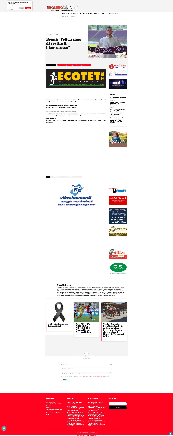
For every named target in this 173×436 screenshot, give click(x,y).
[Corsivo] (64, 373)
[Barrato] (68, 373)
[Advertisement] (76, 134)
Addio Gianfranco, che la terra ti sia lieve (118, 98)
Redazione (50, 328)
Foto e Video (92, 55)
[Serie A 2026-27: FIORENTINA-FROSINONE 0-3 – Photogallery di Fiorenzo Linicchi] (86, 312)
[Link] (78, 373)
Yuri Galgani (49, 34)
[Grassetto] (63, 373)
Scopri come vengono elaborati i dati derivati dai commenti (96, 376)
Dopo (21, 8)
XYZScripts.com (93, 435)
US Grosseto (72, 177)
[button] (116, 6)
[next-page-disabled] (66, 19)
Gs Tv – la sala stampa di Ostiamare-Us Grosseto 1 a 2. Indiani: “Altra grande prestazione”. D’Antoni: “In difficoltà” (117, 120)
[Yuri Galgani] (51, 289)
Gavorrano (53, 177)
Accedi (110, 364)
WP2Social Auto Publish (81, 435)
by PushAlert (11, 9)
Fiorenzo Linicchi (79, 335)
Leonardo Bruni (63, 177)
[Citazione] (74, 373)
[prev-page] (63, 19)
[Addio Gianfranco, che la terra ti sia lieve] (59, 312)
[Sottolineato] (66, 373)
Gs (57, 177)
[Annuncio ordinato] (70, 373)
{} (79, 373)
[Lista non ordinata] (72, 373)
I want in (118, 407)
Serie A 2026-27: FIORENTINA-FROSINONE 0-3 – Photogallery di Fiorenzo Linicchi (118, 104)
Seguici (28, 8)
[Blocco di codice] (76, 373)
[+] (81, 373)
